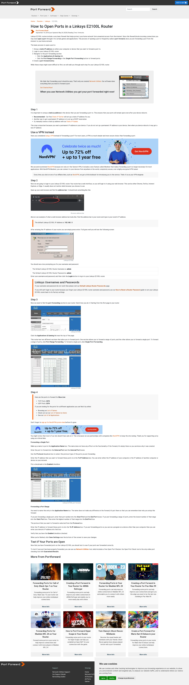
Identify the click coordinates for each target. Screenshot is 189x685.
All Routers (89, 677)
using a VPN (50, 136)
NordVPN (51, 167)
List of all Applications (51, 415)
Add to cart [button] (180, 3)
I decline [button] (111, 678)
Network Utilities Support (61, 672)
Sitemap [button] (75, 16)
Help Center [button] (64, 16)
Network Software (91, 674)
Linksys (47, 21)
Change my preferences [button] (126, 678)
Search (154, 9)
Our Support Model (59, 674)
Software (43, 3)
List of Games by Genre (59, 413)
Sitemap (61, 3)
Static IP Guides (72, 121)
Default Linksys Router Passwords (93, 286)
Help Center (52, 3)
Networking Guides (58, 677)
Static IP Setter (58, 117)
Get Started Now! (46, 88)
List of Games (52, 410)
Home (33, 21)
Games (87, 681)
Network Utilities (95, 81)
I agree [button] (103, 678)
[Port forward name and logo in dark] (43, 9)
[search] (66, 3)
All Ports (88, 679)
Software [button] (53, 16)
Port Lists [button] (44, 16)
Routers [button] (34, 16)
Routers (27, 3)
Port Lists (34, 3)
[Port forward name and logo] (10, 2)
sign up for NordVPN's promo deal (53, 422)
